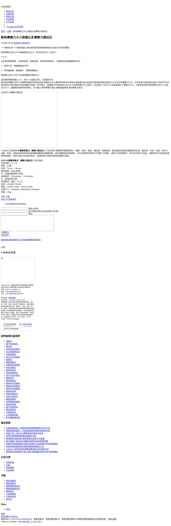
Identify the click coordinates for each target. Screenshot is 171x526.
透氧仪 (9, 341)
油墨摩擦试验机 (13, 402)
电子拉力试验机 (13, 357)
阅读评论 (26, 43)
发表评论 (18, 43)
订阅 (3, 247)
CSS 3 (38, 521)
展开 (3, 514)
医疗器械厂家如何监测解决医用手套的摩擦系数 (27, 441)
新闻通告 (10, 468)
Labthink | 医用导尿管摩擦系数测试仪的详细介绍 (27, 449)
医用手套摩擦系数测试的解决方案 (21, 436)
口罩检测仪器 (12, 415)
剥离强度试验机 (13, 365)
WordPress (14, 516)
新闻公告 (10, 17)
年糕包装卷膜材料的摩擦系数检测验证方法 (25, 446)
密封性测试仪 (12, 373)
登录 (8, 509)
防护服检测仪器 (13, 417)
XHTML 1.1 (27, 521)
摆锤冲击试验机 (13, 383)
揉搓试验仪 (11, 399)
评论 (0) (4, 199)
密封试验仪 (11, 481)
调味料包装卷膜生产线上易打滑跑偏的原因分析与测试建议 (32, 452)
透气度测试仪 (12, 407)
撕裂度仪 (10, 378)
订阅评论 (5, 232)
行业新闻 (10, 19)
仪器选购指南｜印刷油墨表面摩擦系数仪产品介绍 (28, 428)
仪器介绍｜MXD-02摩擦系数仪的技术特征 (24, 433)
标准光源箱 (11, 404)
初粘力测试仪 (12, 396)
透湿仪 (9, 346)
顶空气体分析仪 (13, 375)
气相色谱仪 (11, 412)
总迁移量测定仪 (13, 352)
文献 (9, 31)
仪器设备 (10, 14)
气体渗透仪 (11, 494)
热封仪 (9, 499)
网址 (31, 214)
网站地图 (112, 519)
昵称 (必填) (33, 208)
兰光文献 (10, 22)
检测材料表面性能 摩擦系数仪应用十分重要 (25, 438)
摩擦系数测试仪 (13, 489)
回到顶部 (5, 516)
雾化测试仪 (11, 410)
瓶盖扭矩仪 (11, 370)
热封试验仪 (11, 367)
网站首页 (10, 11)
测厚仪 (9, 360)
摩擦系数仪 (12, 298)
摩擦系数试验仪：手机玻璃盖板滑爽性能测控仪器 (28, 431)
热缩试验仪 (11, 381)
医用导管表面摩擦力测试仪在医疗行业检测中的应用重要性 (32, 444)
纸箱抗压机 (11, 391)
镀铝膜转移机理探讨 (10, 240)
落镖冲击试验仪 (13, 386)
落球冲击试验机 (13, 389)
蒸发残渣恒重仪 (13, 349)
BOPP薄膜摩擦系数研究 (30, 240)
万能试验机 (11, 354)
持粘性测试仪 (12, 394)
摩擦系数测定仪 (13, 486)
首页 (3, 31)
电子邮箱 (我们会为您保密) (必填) (43, 211)
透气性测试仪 (12, 344)
